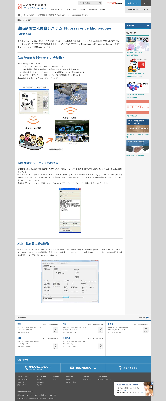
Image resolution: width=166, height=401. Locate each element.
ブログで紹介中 (132, 116)
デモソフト (40, 379)
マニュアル (40, 382)
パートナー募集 (71, 382)
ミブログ (51, 395)
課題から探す (22, 385)
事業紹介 (69, 379)
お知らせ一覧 (87, 379)
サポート (56, 379)
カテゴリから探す (23, 379)
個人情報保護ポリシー (24, 391)
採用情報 (41, 395)
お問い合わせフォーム (104, 379)
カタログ (39, 385)
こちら (124, 390)
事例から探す (29, 15)
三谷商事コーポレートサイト (26, 395)
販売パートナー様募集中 (135, 155)
